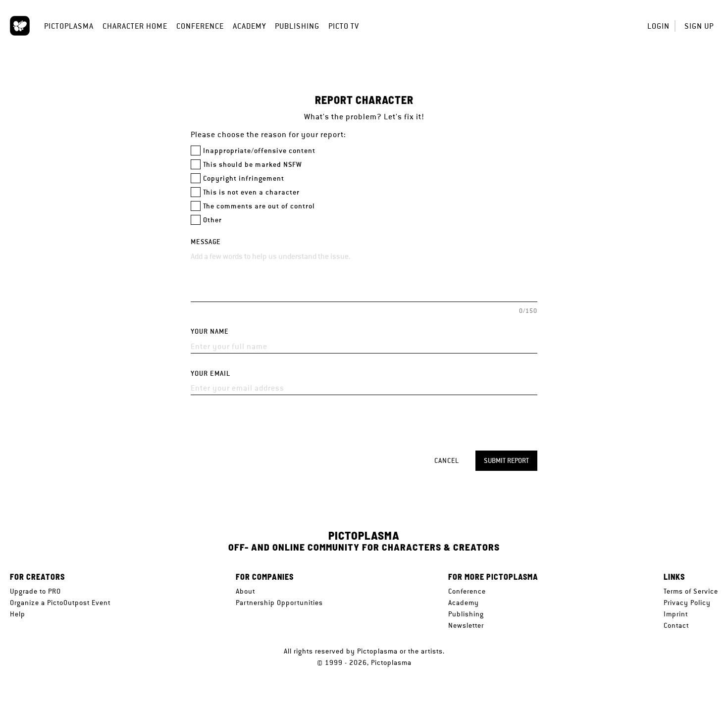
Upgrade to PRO (35, 591)
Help (17, 613)
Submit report (506, 460)
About (245, 591)
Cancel (446, 460)
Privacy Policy (687, 602)
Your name (210, 331)
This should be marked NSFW (252, 164)
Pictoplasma (69, 26)
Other (212, 220)
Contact (676, 625)
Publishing (297, 26)
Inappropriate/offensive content (259, 151)
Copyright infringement (243, 178)
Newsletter (466, 625)
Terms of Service (691, 591)
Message (206, 242)
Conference (200, 26)
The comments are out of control (259, 206)
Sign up (699, 26)
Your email (210, 373)
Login (658, 26)
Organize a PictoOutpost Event (60, 602)
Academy (249, 26)
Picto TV (343, 26)
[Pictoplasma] (20, 26)
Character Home (135, 26)
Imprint (676, 613)
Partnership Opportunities (279, 602)
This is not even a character (251, 192)
